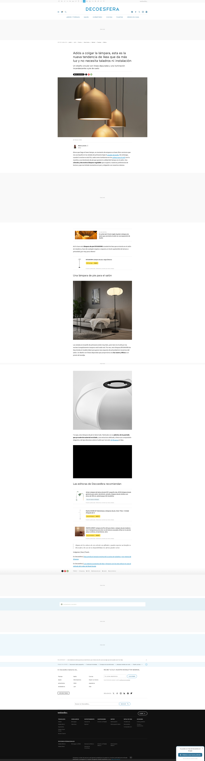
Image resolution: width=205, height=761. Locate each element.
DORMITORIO (97, 17)
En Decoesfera (103, 232)
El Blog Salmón (141, 721)
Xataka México (62, 744)
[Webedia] (63, 713)
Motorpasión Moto (115, 724)
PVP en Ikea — (92, 263)
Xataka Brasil (61, 746)
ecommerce (113, 571)
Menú (58, 12)
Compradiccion (128, 726)
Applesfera (61, 726)
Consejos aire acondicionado (107, 664)
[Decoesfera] (102, 8)
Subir (141, 713)
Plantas (60, 676)
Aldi (90, 686)
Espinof (86, 724)
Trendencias (127, 721)
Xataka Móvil (61, 724)
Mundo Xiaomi (62, 733)
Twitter (139, 12)
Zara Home (86, 42)
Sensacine (87, 721)
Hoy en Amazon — (93, 516)
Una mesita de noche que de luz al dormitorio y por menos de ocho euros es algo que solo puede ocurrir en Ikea (95, 660)
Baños (104, 42)
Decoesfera (127, 724)
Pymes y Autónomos (140, 725)
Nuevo (62, 12)
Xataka (60, 721)
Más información (115, 759)
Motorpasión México (114, 744)
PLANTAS (119, 17)
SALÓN (86, 17)
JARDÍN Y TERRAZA (73, 17)
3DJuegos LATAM (76, 744)
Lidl (75, 42)
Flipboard (89, 74)
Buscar (65, 12)
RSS (124, 693)
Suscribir (132, 676)
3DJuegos (74, 721)
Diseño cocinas (137, 664)
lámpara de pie (96, 571)
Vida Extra (73, 724)
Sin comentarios (80, 74)
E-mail (91, 74)
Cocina (80, 42)
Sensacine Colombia (87, 747)
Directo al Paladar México (102, 744)
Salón (60, 680)
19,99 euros (114, 440)
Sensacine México (89, 744)
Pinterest (132, 12)
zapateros (92, 683)
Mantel (93, 42)
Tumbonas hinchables (91, 664)
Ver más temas (63, 693)
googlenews (146, 12)
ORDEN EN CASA (133, 17)
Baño (75, 676)
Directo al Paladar (102, 721)
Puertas (99, 42)
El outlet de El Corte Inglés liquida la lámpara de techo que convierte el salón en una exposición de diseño (114, 236)
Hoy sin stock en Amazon (92, 499)
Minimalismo (77, 680)
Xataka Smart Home (61, 730)
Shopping (81, 571)
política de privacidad (125, 680)
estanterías (61, 683)
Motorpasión (114, 721)
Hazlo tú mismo (93, 680)
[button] (83, 146)
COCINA (109, 17)
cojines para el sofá (118, 157)
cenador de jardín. (113, 155)
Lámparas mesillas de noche (124, 664)
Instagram (143, 12)
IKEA (88, 571)
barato (105, 571)
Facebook (135, 12)
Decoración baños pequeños (77, 664)
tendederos (61, 686)
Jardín (70, 42)
